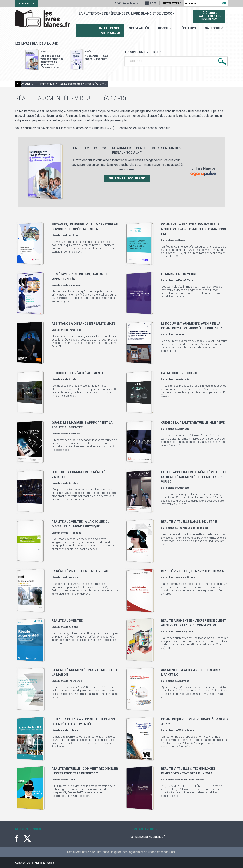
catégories (214, 28)
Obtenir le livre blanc (127, 178)
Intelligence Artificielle (109, 30)
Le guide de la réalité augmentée (78, 373)
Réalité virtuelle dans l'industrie (189, 521)
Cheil (72, 779)
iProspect (75, 532)
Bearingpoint (185, 631)
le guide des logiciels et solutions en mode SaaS (143, 852)
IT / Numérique (44, 83)
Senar (181, 240)
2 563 (153, 3)
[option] (44, 60)
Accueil (25, 83)
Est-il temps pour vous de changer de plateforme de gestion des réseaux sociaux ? (51, 61)
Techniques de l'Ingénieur (193, 528)
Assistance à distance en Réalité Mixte (83, 323)
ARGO (181, 334)
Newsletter (172, 3)
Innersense (75, 681)
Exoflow (73, 235)
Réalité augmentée (67, 620)
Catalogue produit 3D (179, 373)
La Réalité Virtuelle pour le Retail (80, 571)
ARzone (73, 626)
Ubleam (73, 730)
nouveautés (139, 28)
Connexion (26, 3)
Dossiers (165, 28)
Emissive (74, 577)
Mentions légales (44, 862)
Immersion (75, 329)
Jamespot (74, 285)
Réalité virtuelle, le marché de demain (192, 571)
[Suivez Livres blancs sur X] (27, 838)
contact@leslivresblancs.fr (148, 837)
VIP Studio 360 (186, 577)
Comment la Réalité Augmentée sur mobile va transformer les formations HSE (193, 229)
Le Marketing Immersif (179, 274)
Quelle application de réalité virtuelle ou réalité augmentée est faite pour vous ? (193, 476)
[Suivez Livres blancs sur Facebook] (19, 838)
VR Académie (186, 730)
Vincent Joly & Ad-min (191, 779)
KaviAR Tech (185, 280)
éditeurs (188, 28)
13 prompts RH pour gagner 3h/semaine (96, 57)
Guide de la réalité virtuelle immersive (193, 422)
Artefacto (74, 379)
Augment (183, 681)
